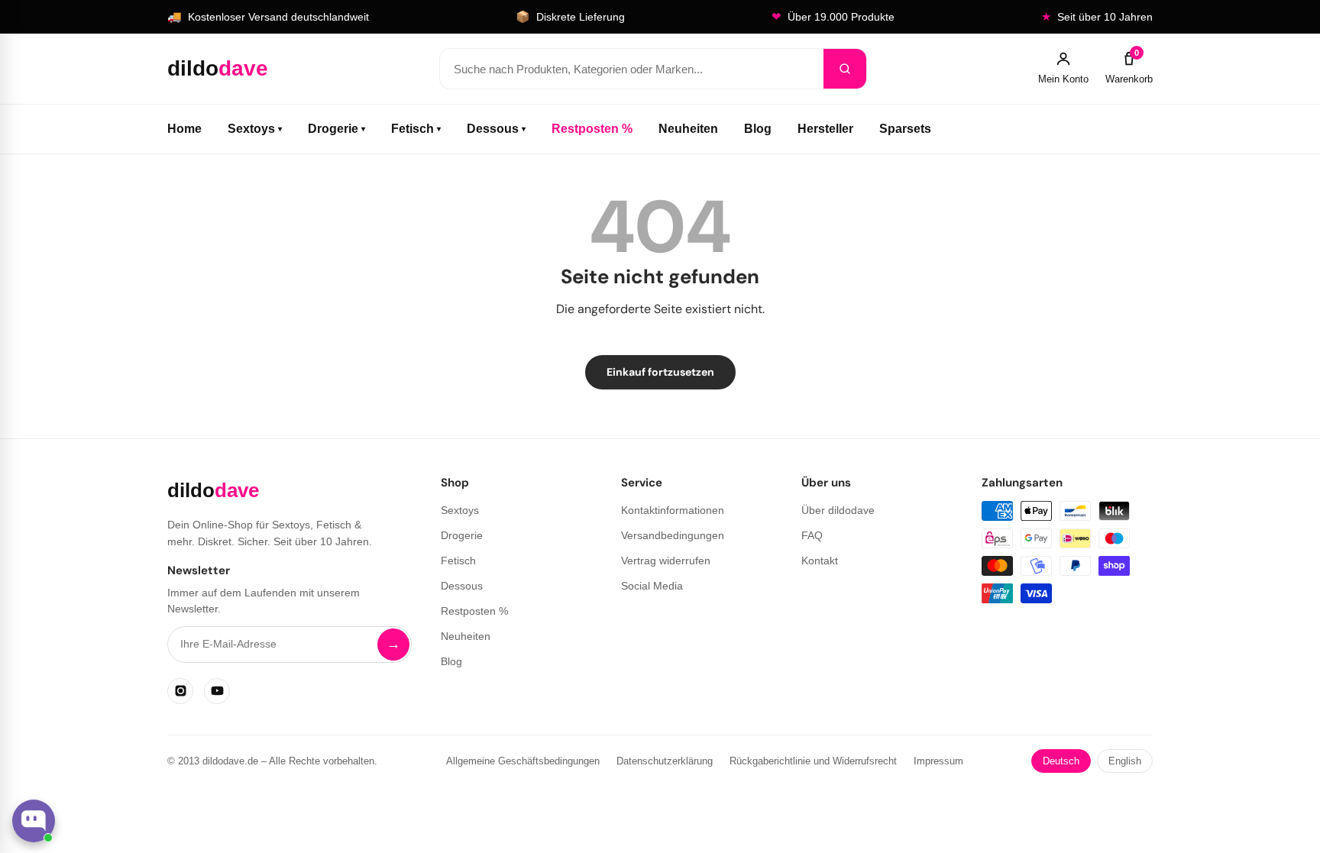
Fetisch (416, 128)
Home (184, 128)
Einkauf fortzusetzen (660, 372)
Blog (758, 128)
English (1124, 761)
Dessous (496, 128)
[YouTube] (217, 691)
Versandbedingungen (672, 535)
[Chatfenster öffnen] (33, 821)
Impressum (938, 761)
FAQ (812, 535)
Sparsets (905, 128)
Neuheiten (688, 128)
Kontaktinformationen (672, 510)
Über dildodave (838, 510)
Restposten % (592, 128)
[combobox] (631, 69)
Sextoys (255, 128)
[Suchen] (844, 69)
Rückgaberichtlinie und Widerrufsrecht (813, 761)
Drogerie (336, 128)
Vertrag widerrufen (665, 560)
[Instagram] (180, 691)
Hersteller (825, 128)
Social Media (652, 586)
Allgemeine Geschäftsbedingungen (523, 761)
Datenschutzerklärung (664, 761)
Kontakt (819, 560)
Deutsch (1061, 761)
